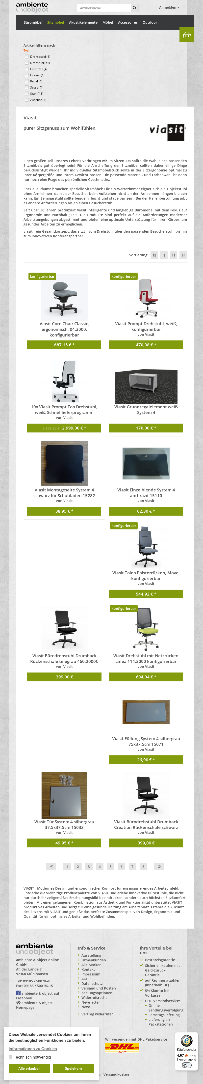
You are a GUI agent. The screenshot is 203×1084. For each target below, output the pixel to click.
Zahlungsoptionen (96, 993)
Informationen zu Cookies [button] (33, 1049)
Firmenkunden (93, 960)
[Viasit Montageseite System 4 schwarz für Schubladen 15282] (64, 463)
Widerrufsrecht (94, 997)
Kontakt (88, 969)
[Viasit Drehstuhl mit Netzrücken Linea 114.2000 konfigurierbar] (146, 629)
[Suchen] (134, 8)
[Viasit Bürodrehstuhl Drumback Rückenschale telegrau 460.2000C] (64, 629)
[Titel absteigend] (154, 255)
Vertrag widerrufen (97, 1014)
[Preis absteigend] (173, 255)
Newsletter (90, 1002)
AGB (84, 978)
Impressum (90, 974)
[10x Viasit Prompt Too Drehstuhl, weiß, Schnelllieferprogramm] (64, 380)
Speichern (73, 1068)
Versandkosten (116, 1074)
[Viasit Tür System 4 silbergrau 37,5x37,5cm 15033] (64, 795)
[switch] (187, 1065)
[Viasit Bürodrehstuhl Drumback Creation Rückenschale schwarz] (146, 795)
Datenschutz (92, 983)
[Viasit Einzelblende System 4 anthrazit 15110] (146, 463)
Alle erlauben (29, 1068)
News (86, 1007)
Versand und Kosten (98, 988)
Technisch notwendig (32, 1057)
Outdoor (150, 22)
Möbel (107, 22)
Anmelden (168, 7)
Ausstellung (91, 955)
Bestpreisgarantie (160, 959)
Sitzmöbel (55, 22)
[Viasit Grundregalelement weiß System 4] (146, 380)
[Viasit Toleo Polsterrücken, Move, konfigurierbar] (146, 546)
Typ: (26, 50)
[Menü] (195, 1035)
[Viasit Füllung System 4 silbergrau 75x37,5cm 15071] (146, 712)
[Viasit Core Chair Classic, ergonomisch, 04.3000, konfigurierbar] (64, 297)
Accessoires (128, 22)
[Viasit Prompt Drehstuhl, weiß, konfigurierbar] (146, 297)
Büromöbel (33, 22)
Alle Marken (91, 964)
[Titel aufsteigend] (164, 255)
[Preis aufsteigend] (183, 255)
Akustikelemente (83, 22)
